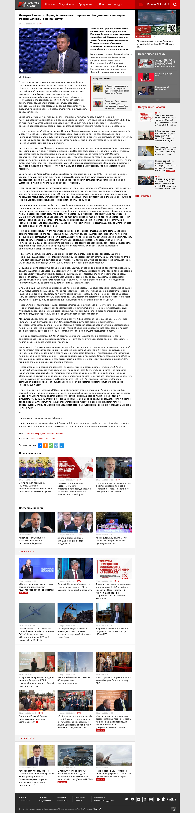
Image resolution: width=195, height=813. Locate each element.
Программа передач (110, 4)
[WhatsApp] (51, 445)
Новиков (59, 433)
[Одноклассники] (45, 445)
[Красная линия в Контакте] (126, 799)
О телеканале (24, 801)
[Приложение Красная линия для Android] (158, 799)
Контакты (22, 797)
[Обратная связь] (140, 4)
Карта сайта (98, 809)
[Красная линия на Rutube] (151, 799)
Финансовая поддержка (103, 801)
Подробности (66, 4)
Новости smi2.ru (27, 551)
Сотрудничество (44, 801)
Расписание (61, 797)
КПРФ (27, 433)
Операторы (42, 797)
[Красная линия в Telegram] (132, 799)
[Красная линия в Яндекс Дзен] (138, 799)
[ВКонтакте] (40, 445)
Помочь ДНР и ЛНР (158, 4)
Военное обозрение (46, 438)
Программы (85, 4)
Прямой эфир (62, 801)
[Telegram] (56, 445)
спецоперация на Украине (42, 433)
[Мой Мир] (62, 445)
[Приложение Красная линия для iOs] (163, 799)
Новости (50, 4)
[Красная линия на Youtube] (144, 799)
